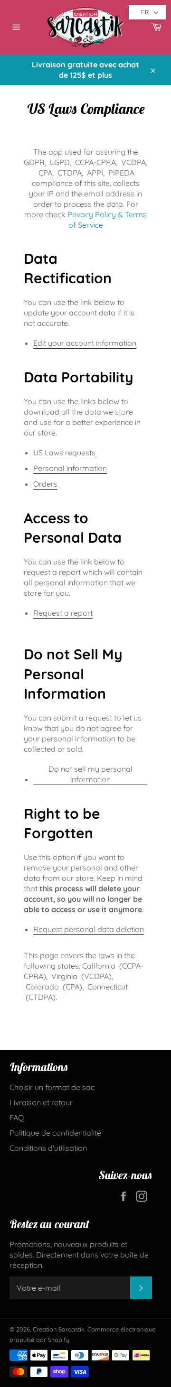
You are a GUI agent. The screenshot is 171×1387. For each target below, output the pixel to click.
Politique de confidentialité (55, 1132)
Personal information (70, 468)
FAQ (17, 1117)
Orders (45, 484)
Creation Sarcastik (59, 1329)
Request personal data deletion (88, 929)
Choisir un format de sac (52, 1087)
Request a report (63, 613)
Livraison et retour (41, 1102)
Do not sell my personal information (90, 774)
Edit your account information (84, 343)
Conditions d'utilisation (48, 1148)
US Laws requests (64, 452)
